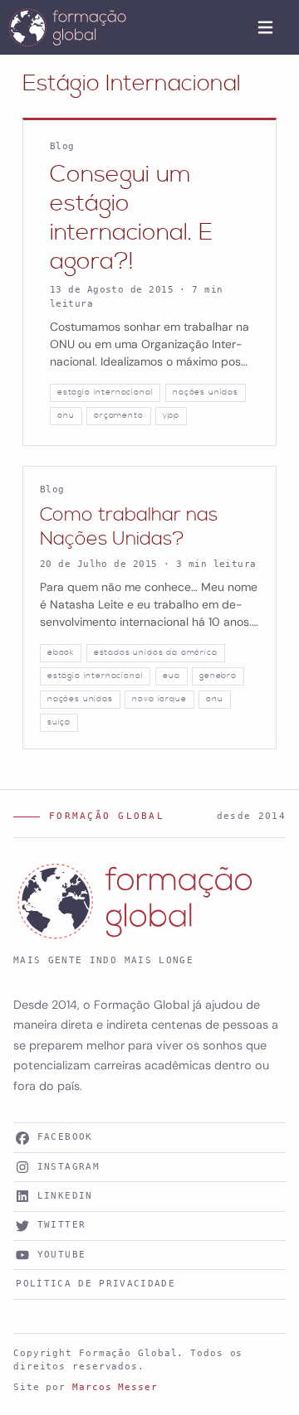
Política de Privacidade (95, 1283)
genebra (218, 675)
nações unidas (205, 392)
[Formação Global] (67, 27)
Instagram (68, 1166)
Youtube (61, 1254)
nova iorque (159, 699)
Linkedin (65, 1195)
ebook (60, 652)
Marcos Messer (115, 1387)
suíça (59, 722)
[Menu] (265, 28)
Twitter (61, 1224)
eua (171, 675)
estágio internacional (105, 392)
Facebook (65, 1137)
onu (66, 415)
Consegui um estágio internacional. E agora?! (131, 218)
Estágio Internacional (131, 84)
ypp (171, 415)
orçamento (119, 415)
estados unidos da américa (156, 652)
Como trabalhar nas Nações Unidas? (129, 527)
